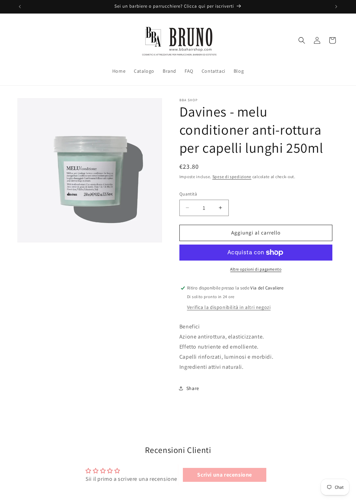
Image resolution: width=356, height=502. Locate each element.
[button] (301, 40)
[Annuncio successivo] (336, 6)
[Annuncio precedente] (19, 6)
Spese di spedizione (231, 176)
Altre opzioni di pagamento (255, 269)
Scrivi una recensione (224, 474)
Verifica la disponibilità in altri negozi (229, 307)
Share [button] (192, 388)
